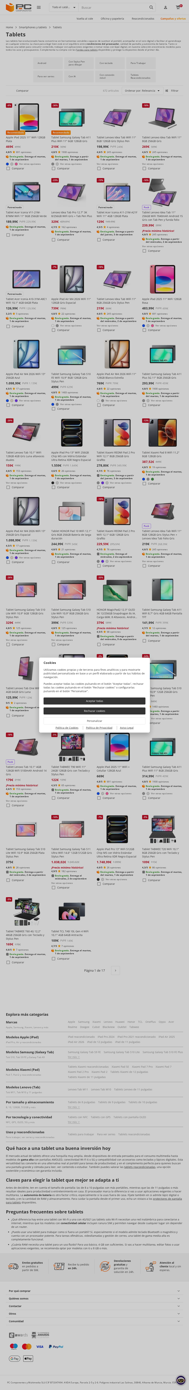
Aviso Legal (127, 727)
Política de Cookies (67, 727)
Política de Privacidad (99, 727)
